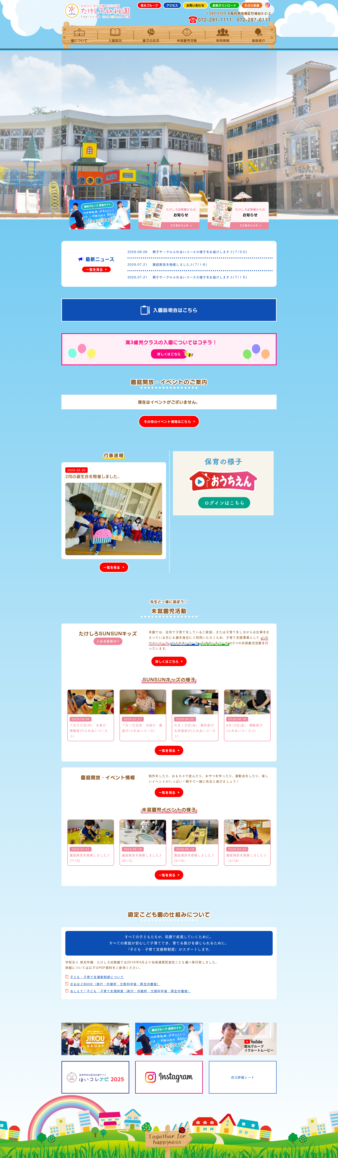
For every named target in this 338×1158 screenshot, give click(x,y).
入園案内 (115, 40)
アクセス (172, 5)
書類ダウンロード (224, 5)
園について (79, 40)
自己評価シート (242, 1077)
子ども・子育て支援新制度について (97, 977)
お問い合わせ (195, 5)
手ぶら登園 (252, 5)
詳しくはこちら (169, 354)
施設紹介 (258, 40)
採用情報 (223, 40)
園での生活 (151, 40)
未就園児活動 (187, 40)
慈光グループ (149, 5)
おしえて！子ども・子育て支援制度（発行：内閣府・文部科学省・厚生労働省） (130, 991)
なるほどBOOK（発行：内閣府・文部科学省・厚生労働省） (115, 984)
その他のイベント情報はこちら (167, 421)
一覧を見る (94, 269)
